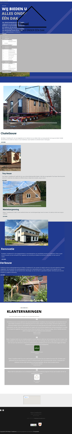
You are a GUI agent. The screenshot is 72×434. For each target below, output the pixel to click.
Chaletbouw (11, 49)
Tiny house (10, 57)
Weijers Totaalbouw (4, 3)
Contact (6, 71)
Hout (9, 66)
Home (6, 37)
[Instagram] (3, 410)
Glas (9, 65)
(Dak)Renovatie (11, 51)
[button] (36, 34)
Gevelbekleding (11, 52)
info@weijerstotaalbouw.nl (39, 418)
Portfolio (7, 46)
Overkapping (11, 55)
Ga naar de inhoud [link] (4, 0)
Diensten (7, 47)
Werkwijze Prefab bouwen (10, 42)
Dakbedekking (11, 63)
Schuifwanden (11, 70)
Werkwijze (10, 40)
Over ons (7, 38)
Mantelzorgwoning (12, 54)
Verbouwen (10, 60)
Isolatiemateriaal (12, 68)
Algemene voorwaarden (27, 431)
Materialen (7, 62)
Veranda (10, 59)
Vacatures (10, 44)
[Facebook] (0, 410)
